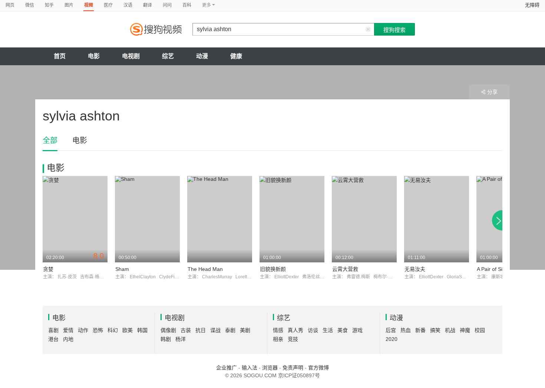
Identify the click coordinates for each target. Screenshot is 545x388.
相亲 (278, 339)
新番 (420, 330)
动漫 (202, 56)
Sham (122, 269)
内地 (68, 339)
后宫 (391, 330)
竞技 (293, 339)
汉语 (127, 5)
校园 (480, 330)
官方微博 (318, 368)
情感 (278, 330)
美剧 (245, 330)
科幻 (113, 330)
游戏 (357, 330)
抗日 (200, 330)
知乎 (49, 5)
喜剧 (53, 330)
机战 (450, 330)
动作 (83, 330)
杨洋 (180, 339)
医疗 (108, 5)
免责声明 (293, 368)
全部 (50, 140)
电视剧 (131, 56)
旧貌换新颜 (273, 269)
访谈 (313, 330)
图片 (69, 5)
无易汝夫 (414, 269)
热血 (405, 330)
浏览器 (270, 368)
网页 (10, 5)
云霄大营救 (345, 269)
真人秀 (295, 330)
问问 (167, 5)
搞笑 (435, 330)
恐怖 (98, 330)
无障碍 (532, 5)
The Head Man (205, 269)
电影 (94, 56)
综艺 (168, 56)
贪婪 (48, 269)
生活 (328, 330)
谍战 (215, 330)
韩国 (142, 330)
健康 (236, 56)
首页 (60, 56)
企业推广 (226, 368)
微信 (29, 5)
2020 (391, 339)
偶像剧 (168, 330)
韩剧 (166, 339)
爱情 (68, 330)
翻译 (147, 5)
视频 (88, 5)
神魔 (465, 330)
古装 (186, 330)
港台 (53, 339)
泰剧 (230, 330)
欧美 (127, 330)
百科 (186, 5)
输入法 (249, 368)
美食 (342, 330)
